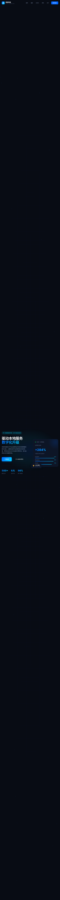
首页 (27, 2)
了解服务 (6, 459)
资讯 (43, 2)
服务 (32, 2)
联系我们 (55, 2)
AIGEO (37, 2)
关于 (48, 2)
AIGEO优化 (20, 459)
